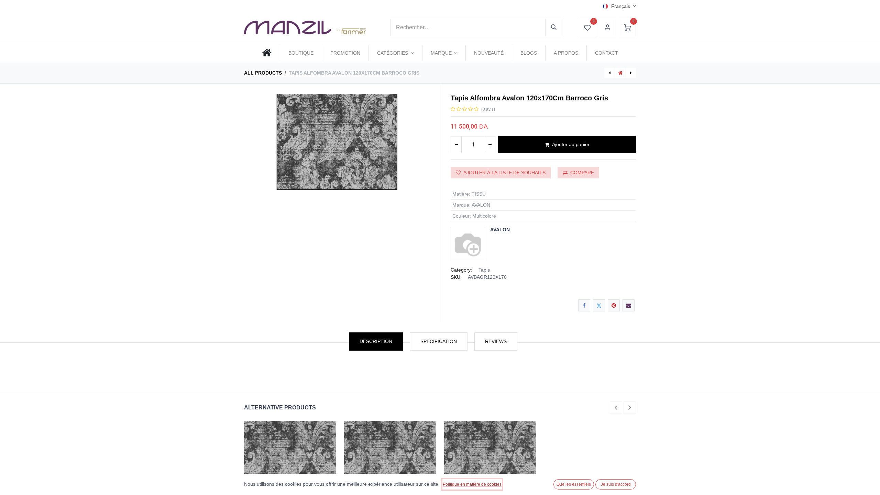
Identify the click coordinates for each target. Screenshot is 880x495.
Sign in (607, 27)
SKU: (456, 277)
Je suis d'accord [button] (616, 484)
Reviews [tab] (496, 341)
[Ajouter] (490, 144)
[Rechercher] (553, 27)
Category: (461, 270)
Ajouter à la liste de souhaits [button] (504, 172)
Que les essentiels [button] (574, 484)
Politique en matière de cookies (472, 484)
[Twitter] (599, 305)
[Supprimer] (456, 144)
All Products (263, 73)
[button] (616, 408)
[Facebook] (584, 305)
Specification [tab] (438, 341)
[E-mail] (629, 305)
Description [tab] (376, 341)
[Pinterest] (614, 305)
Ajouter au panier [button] (571, 144)
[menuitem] (267, 53)
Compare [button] (582, 172)
